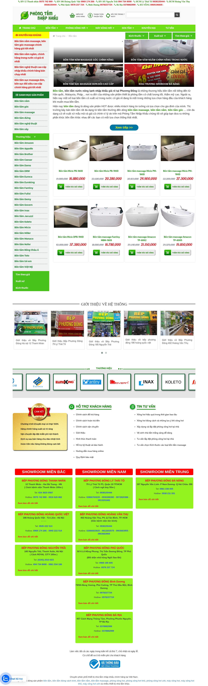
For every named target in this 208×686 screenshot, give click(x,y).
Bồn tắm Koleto (23, 221)
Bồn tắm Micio (22, 227)
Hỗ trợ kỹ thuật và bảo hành (89, 445)
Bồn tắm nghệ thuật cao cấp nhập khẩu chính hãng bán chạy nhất (30, 70)
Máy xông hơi (103, 27)
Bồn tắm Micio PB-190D (106, 170)
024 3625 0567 (45, 492)
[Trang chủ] (39, 15)
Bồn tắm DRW (22, 171)
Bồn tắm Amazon (24, 142)
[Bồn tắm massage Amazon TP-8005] (177, 217)
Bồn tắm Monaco (23, 238)
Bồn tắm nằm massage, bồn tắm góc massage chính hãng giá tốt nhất (30, 45)
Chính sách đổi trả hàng (87, 414)
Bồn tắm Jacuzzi (23, 216)
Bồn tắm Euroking (24, 182)
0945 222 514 (45, 526)
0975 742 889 (46, 1)
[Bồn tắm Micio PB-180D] (71, 151)
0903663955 (122, 530)
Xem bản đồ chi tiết (28, 503)
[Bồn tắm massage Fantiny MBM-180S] (106, 217)
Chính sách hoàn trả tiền (88, 420)
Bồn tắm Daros (22, 165)
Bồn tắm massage (24, 112)
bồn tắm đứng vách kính (64, 680)
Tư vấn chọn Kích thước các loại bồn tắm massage (161, 445)
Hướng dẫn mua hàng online (90, 451)
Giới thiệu (80, 433)
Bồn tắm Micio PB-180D (71, 170)
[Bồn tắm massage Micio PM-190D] (177, 151)
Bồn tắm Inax (21, 210)
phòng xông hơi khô (135, 680)
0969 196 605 (106, 563)
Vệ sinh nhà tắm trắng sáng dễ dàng (154, 433)
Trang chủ (28, 27)
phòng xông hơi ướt (156, 680)
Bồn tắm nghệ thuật (25, 123)
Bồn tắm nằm (22, 100)
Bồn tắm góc (21, 106)
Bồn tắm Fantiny (23, 187)
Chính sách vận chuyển (87, 426)
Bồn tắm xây (21, 129)
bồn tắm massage (138, 110)
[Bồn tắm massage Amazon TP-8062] (142, 217)
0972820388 (122, 497)
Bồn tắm (51, 27)
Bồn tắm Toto (21, 255)
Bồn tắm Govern (23, 204)
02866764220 (93, 497)
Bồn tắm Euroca (23, 176)
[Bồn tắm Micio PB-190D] (106, 151)
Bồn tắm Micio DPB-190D (71, 236)
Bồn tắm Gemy (22, 199)
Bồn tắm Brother (23, 154)
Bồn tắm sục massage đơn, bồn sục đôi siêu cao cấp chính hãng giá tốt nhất (29, 83)
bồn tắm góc (175, 110)
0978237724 (106, 5)
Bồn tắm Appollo (23, 148)
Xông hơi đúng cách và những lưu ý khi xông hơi (160, 420)
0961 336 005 (166, 489)
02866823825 (93, 530)
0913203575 (108, 530)
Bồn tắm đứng (22, 117)
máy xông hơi (173, 680)
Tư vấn (170, 27)
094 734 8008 (125, 1)
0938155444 (159, 1)
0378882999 (129, 5)
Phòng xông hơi (75, 27)
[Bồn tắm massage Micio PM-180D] (142, 151)
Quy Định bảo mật (84, 457)
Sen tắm (127, 27)
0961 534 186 (55, 564)
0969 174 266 (87, 1)
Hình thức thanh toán (86, 439)
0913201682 (104, 500)
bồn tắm (47, 680)
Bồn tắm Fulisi (22, 193)
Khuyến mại (149, 27)
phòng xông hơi (117, 680)
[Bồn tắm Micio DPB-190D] (71, 217)
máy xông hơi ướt (91, 683)
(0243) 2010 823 (46, 560)
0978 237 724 (77, 5)
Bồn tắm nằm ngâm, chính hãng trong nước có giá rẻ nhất (29, 58)
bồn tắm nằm (158, 110)
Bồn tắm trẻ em (23, 261)
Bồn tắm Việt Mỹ (23, 266)
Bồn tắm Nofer (22, 244)
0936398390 (108, 497)
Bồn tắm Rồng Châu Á (26, 249)
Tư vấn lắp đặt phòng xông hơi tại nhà (155, 439)
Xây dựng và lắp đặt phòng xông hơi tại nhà (158, 426)
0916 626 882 (55, 497)
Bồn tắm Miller (22, 233)
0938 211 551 (168, 493)
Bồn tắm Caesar (23, 159)
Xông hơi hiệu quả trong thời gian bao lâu (157, 414)
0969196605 (156, 5)
